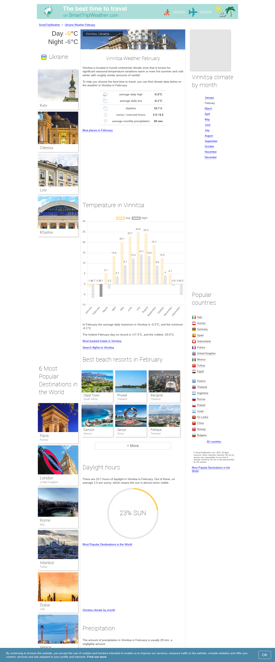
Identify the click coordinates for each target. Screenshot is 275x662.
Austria (201, 323)
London (46, 478)
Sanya (121, 430)
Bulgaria (202, 435)
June (207, 124)
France (44, 439)
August (209, 135)
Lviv (43, 190)
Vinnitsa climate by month (99, 610)
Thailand (202, 387)
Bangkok (157, 395)
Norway (201, 429)
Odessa (46, 147)
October (209, 146)
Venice (45, 647)
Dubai (45, 605)
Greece (201, 380)
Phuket (122, 395)
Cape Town (91, 395)
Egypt (200, 371)
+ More (133, 446)
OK (265, 655)
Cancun (89, 430)
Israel (200, 411)
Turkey (43, 566)
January (209, 97)
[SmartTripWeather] (137, 19)
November (211, 151)
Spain (200, 335)
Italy (42, 524)
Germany (202, 329)
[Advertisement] (133, 163)
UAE (42, 609)
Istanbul (47, 562)
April (207, 113)
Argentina (202, 393)
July (207, 130)
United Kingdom (49, 482)
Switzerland (204, 341)
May (207, 119)
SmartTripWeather (49, 24)
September (211, 141)
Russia (201, 399)
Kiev (43, 105)
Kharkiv (46, 232)
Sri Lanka (202, 417)
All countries (214, 441)
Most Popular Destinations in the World (107, 544)
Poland (201, 405)
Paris (44, 435)
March (208, 108)
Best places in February (98, 130)
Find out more (96, 656)
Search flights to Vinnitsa (98, 347)
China (200, 423)
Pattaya (156, 430)
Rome (45, 520)
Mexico (201, 359)
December (211, 157)
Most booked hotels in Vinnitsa (102, 341)
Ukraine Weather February (80, 24)
